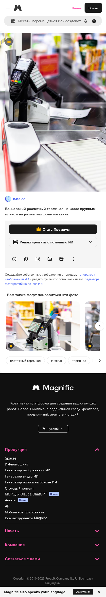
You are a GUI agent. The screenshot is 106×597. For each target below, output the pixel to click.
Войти (93, 7)
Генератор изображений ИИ (27, 469)
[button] (53, 429)
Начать (12, 531)
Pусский (53, 429)
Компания (15, 545)
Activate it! (83, 592)
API (7, 506)
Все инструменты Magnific (26, 517)
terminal (56, 360)
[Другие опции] (73, 259)
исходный (33, 42)
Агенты (16, 499)
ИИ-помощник (16, 464)
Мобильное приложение (24, 511)
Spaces (11, 458)
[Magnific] (53, 388)
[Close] (99, 592)
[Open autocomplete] (11, 21)
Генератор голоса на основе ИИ (31, 481)
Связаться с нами (22, 559)
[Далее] (99, 326)
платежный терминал (25, 360)
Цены (76, 7)
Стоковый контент (19, 488)
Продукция (16, 449)
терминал (79, 360)
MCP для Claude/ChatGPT (31, 494)
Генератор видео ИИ (21, 476)
